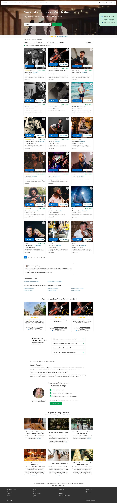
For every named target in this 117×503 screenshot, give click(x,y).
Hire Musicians (13, 2)
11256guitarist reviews (62, 36)
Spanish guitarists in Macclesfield (55, 281)
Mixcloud (93, 500)
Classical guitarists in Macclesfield (31, 281)
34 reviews (56, 68)
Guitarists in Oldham (75, 290)
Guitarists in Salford (28, 290)
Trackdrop (87, 500)
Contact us (9, 497)
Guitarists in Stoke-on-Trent (77, 288)
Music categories (37, 493)
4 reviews (32, 174)
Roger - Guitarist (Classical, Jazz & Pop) (58, 328)
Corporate (34, 2)
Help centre (9, 491)
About (60, 491)
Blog (34, 497)
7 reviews (79, 104)
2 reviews (32, 208)
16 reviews (32, 70)
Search (102, 2)
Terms (8, 493)
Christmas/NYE (43, 2)
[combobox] (30, 42)
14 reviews (80, 139)
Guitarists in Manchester (53, 288)
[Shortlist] (107, 3)
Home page (26, 39)
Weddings (21, 2)
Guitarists (33, 39)
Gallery (34, 495)
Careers (61, 493)
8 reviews (56, 104)
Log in (111, 2)
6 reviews (32, 139)
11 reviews (51, 243)
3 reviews (74, 208)
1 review (55, 174)
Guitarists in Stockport (29, 288)
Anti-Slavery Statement (64, 495)
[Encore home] (4, 2)
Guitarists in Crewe (52, 290)
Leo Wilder (33, 327)
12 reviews (32, 104)
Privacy (8, 495)
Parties (27, 2)
